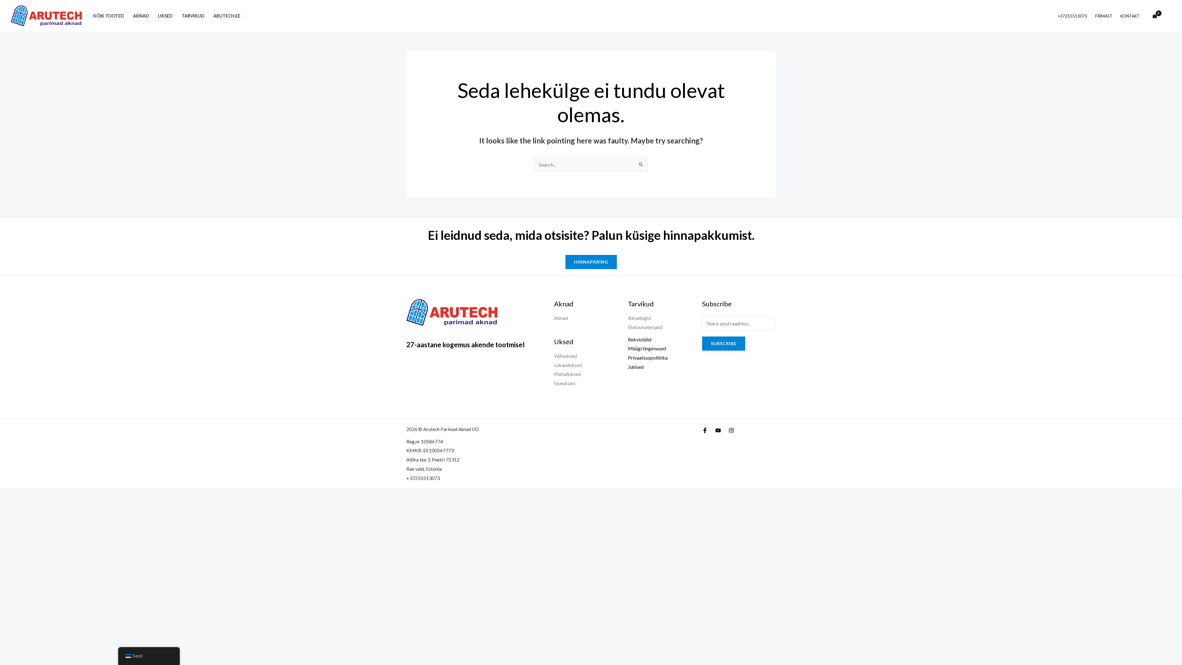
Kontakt (1130, 16)
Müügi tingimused (647, 348)
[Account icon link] (1168, 16)
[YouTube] (718, 430)
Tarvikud (193, 15)
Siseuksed (564, 383)
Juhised (636, 367)
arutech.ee (226, 15)
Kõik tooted (108, 15)
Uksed (165, 15)
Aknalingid (639, 318)
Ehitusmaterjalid (645, 327)
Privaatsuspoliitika (648, 358)
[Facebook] (705, 430)
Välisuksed (565, 356)
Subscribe (724, 343)
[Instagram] (731, 430)
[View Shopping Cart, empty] (1155, 16)
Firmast (1103, 16)
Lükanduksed (568, 365)
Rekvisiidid (639, 339)
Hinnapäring (591, 261)
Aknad (141, 15)
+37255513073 (1072, 16)
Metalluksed (567, 374)
